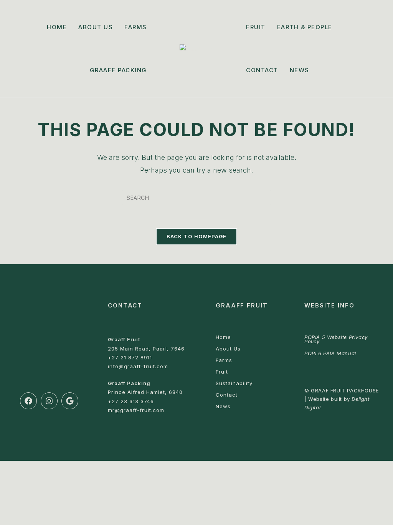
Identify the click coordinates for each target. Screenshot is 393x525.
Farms (224, 360)
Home (223, 337)
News (223, 406)
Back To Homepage (197, 236)
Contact (227, 395)
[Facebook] (28, 400)
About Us (228, 349)
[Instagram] (49, 400)
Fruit (222, 372)
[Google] (69, 400)
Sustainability (234, 383)
